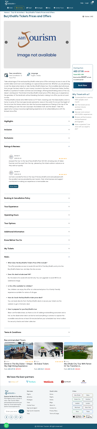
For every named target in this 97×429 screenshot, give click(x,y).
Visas (28, 402)
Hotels (51, 400)
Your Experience (11, 206)
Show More (13, 186)
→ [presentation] (67, 42)
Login (87, 3)
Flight (30, 8)
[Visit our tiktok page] (20, 417)
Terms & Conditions (12, 332)
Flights (29, 394)
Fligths (51, 397)
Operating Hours (11, 215)
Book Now (82, 85)
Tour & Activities (17, 12)
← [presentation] (6, 42)
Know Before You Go (13, 240)
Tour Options (10, 223)
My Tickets (9, 248)
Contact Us (53, 408)
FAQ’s (6, 257)
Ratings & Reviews (12, 146)
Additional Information (14, 232)
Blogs (51, 402)
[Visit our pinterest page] (16, 417)
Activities (20, 8)
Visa (49, 8)
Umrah (71, 8)
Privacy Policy (53, 411)
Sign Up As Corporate (33, 411)
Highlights (8, 121)
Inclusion (8, 129)
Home (6, 12)
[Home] (10, 3)
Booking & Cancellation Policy (17, 198)
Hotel (11, 8)
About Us (52, 405)
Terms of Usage (54, 413)
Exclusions (8, 138)
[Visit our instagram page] (11, 417)
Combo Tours (60, 8)
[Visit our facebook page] (6, 417)
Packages (40, 8)
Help (81, 3)
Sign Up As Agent (32, 408)
